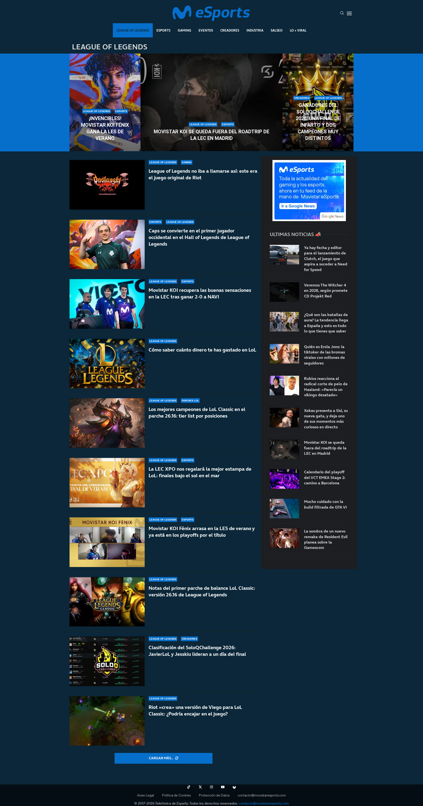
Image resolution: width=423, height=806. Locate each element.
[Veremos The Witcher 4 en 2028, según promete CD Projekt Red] (284, 292)
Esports (163, 30)
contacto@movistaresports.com (262, 795)
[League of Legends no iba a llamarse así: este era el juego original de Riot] (107, 185)
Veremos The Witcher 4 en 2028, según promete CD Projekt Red (326, 290)
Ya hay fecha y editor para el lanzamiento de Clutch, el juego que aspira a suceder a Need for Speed (325, 258)
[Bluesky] (234, 786)
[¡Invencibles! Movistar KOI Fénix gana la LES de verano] (105, 102)
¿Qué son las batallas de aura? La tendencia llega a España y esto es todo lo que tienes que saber (326, 323)
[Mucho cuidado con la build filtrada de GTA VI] (284, 508)
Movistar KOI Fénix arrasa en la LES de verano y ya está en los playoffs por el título (202, 531)
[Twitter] (200, 786)
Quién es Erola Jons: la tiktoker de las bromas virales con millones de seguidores (324, 355)
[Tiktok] (188, 786)
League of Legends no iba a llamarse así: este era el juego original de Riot (203, 174)
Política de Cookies (176, 795)
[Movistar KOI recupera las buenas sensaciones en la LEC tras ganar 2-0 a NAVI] (107, 304)
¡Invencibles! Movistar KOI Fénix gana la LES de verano (105, 128)
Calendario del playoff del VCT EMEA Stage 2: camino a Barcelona (324, 477)
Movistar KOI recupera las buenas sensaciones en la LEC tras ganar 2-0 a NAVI (200, 293)
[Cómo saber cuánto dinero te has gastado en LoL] (107, 363)
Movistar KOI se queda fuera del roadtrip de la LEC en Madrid (211, 135)
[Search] (342, 13)
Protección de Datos (214, 795)
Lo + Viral (298, 30)
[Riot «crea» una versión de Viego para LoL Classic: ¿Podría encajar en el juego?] (107, 721)
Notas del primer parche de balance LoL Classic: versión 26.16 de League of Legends (202, 591)
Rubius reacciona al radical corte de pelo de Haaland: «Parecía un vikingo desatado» (326, 386)
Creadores (229, 30)
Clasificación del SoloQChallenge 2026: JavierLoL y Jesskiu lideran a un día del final (197, 651)
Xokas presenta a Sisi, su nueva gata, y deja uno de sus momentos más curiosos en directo (326, 419)
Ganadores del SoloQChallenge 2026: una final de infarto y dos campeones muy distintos (318, 121)
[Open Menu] (349, 13)
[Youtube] (222, 786)
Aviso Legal (145, 795)
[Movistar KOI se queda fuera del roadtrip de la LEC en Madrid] (211, 102)
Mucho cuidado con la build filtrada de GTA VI (325, 504)
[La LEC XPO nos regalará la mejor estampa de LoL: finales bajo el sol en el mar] (107, 483)
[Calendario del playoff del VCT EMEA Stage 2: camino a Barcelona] (284, 479)
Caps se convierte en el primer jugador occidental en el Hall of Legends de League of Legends (199, 237)
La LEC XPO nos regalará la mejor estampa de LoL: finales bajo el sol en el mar (200, 472)
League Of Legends (133, 30)
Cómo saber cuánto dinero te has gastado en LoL (202, 349)
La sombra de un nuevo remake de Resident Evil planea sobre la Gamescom (326, 539)
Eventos (206, 30)
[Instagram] (211, 786)
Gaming (184, 30)
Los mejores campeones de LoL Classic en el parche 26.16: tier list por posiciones (197, 412)
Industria (255, 30)
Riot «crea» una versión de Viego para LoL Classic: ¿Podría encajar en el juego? (195, 710)
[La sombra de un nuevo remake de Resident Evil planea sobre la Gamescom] (284, 538)
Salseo (276, 30)
